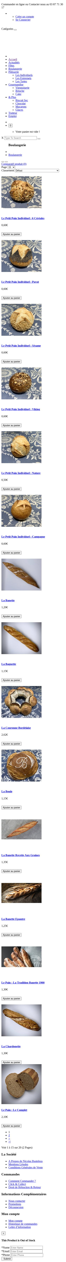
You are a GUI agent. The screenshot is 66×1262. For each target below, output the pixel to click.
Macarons (20, 106)
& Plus (12, 97)
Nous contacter (16, 1200)
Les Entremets (23, 78)
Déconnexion (15, 1207)
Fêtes (11, 65)
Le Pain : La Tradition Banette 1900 (23, 982)
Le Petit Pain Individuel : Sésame (21, 345)
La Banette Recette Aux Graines (20, 855)
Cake (18, 94)
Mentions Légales (18, 1164)
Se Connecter (22, 19)
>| (9, 1141)
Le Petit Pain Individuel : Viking (20, 409)
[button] (15, 13)
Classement (7, 170)
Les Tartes (21, 81)
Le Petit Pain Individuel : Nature (20, 473)
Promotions (14, 1204)
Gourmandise (15, 84)
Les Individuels (24, 75)
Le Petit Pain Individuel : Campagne (23, 536)
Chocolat (20, 103)
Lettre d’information (19, 1227)
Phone (6, 1254)
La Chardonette (11, 1046)
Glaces (19, 109)
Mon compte (15, 1220)
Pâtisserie (13, 71)
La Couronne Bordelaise (16, 727)
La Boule (6, 791)
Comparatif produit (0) (13, 163)
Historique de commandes (22, 1223)
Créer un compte (24, 16)
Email (5, 1251)
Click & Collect (17, 1184)
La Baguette (8, 664)
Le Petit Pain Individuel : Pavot (20, 281)
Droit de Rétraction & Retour (24, 1187)
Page (4, 167)
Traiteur (12, 112)
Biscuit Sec (21, 100)
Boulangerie (15, 68)
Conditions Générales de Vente (25, 1167)
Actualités (14, 62)
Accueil (12, 59)
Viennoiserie (22, 87)
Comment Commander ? (22, 1180)
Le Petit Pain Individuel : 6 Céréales (22, 218)
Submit (7, 1258)
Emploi (12, 116)
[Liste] (6, 161)
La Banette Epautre (13, 918)
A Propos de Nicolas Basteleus (25, 1161)
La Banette (8, 600)
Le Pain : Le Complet (14, 1109)
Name (5, 1247)
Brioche (19, 90)
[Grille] (2, 161)
